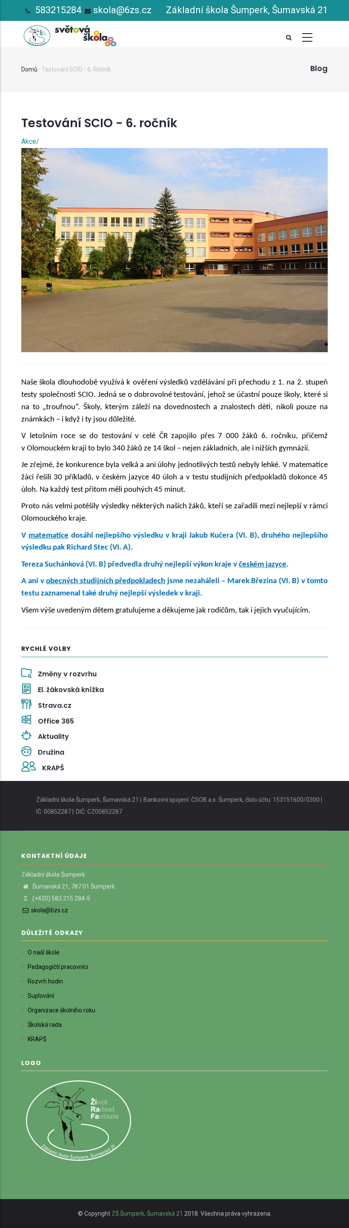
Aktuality (53, 736)
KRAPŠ (53, 768)
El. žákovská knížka (71, 690)
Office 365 (56, 721)
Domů (29, 69)
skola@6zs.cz (122, 10)
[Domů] (71, 33)
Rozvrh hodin (45, 981)
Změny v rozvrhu (67, 674)
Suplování (41, 995)
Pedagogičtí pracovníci (58, 966)
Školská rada (45, 1024)
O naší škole (44, 952)
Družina (51, 752)
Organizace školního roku (61, 1010)
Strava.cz (55, 705)
